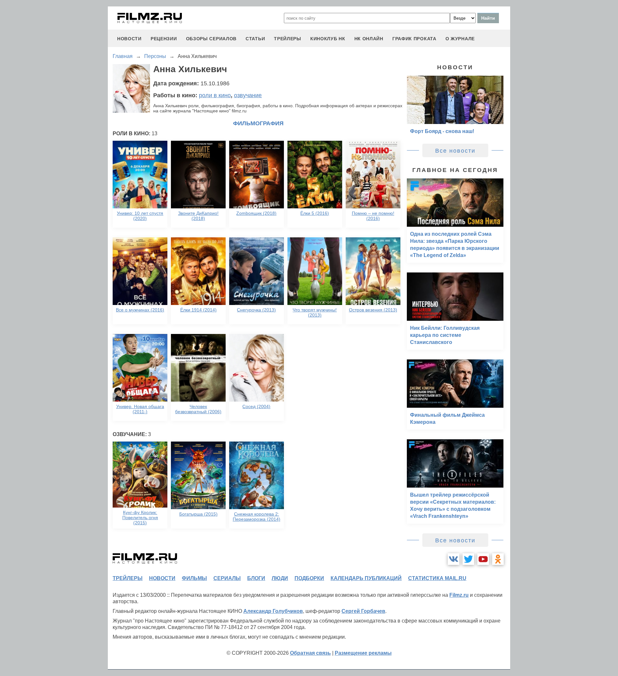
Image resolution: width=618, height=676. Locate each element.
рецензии (164, 38)
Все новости (455, 151)
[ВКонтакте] (453, 559)
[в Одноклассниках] (498, 559)
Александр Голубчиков (273, 611)
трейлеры (287, 38)
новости (129, 38)
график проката (414, 38)
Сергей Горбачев (363, 611)
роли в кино (215, 95)
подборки (309, 578)
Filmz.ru (459, 595)
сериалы (227, 578)
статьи (255, 38)
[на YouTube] (483, 559)
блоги (256, 578)
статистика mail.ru (437, 578)
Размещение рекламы (363, 653)
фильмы (194, 578)
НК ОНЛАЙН (368, 38)
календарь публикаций (366, 578)
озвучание (248, 95)
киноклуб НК (327, 38)
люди (280, 578)
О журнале (460, 38)
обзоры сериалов (211, 38)
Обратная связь (310, 653)
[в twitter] (468, 559)
